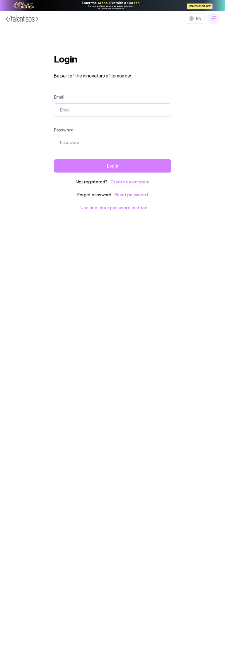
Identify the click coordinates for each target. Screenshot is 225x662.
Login (112, 165)
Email (59, 96)
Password (64, 129)
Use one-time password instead (114, 207)
